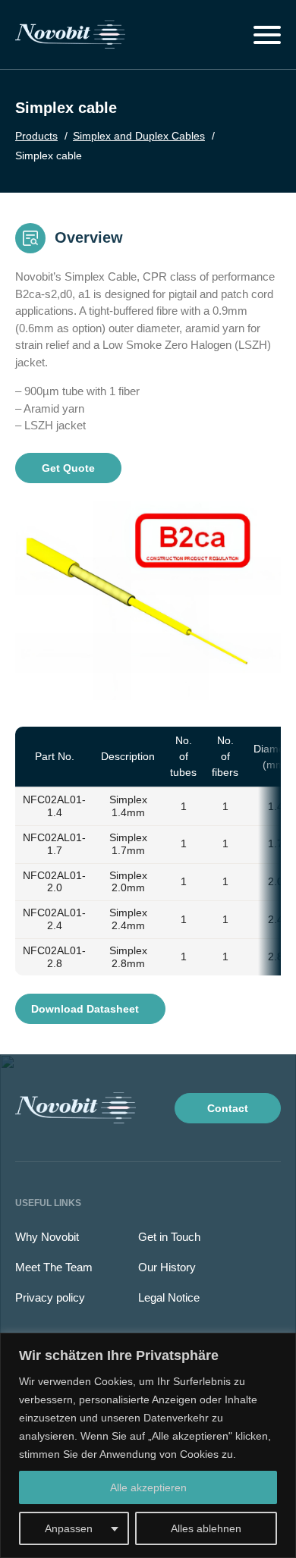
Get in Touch (169, 1236)
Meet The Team (54, 1267)
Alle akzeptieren (148, 1487)
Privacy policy (50, 1297)
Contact (227, 1108)
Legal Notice (169, 1297)
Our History (167, 1267)
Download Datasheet (86, 1009)
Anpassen (69, 1528)
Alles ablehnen (206, 1528)
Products (36, 136)
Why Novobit (47, 1236)
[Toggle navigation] (267, 35)
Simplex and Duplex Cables (139, 136)
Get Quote (68, 468)
